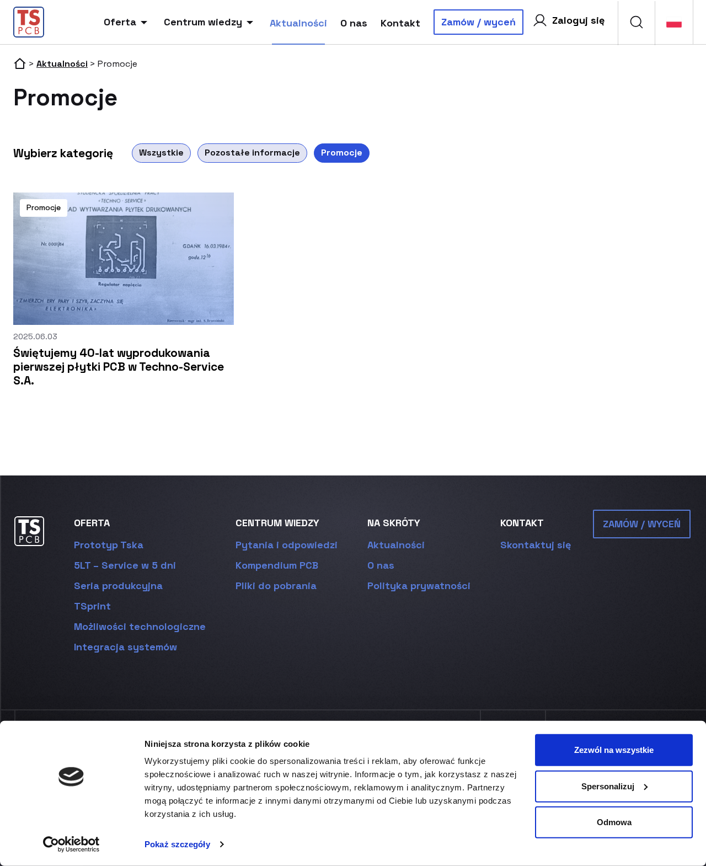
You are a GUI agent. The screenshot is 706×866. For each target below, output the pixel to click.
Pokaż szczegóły (177, 844)
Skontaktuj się (535, 544)
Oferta (120, 21)
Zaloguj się (578, 20)
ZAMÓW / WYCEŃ (642, 523)
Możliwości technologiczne (140, 626)
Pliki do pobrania (276, 585)
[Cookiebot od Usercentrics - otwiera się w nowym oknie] (71, 844)
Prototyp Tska (108, 544)
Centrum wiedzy (203, 21)
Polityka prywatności (418, 585)
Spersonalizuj (607, 785)
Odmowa (614, 822)
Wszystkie (161, 152)
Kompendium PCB (277, 565)
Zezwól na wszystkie (614, 750)
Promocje (341, 152)
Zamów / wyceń (478, 21)
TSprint (92, 606)
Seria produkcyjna (118, 585)
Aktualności (298, 23)
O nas (353, 23)
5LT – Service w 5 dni (125, 565)
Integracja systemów (125, 646)
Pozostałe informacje (252, 152)
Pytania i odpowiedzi (287, 544)
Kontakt (400, 23)
